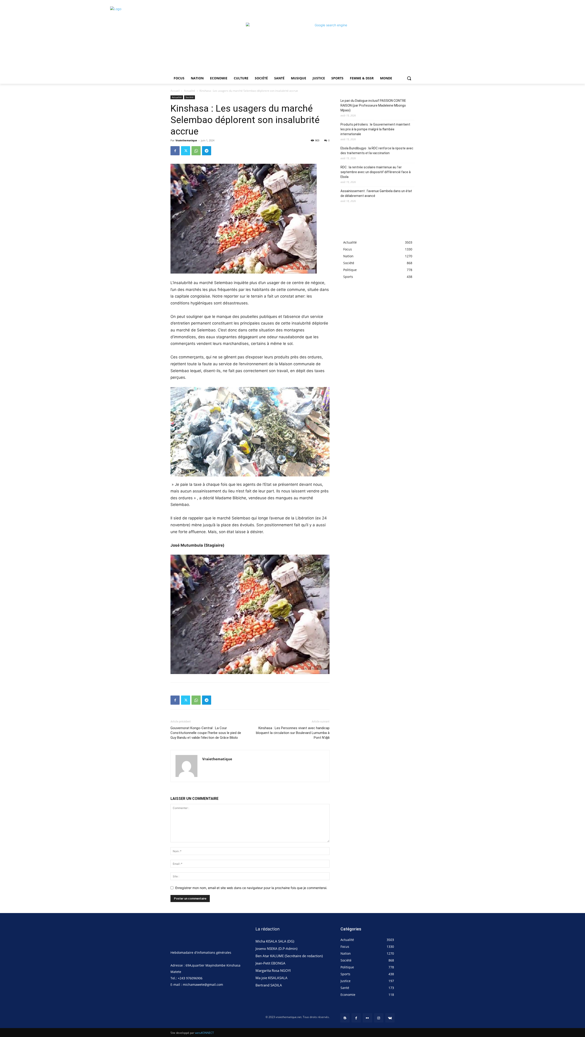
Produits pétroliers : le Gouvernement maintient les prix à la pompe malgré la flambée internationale (375, 129)
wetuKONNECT (204, 1033)
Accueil (175, 91)
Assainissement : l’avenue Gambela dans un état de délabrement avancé (376, 193)
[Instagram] (378, 1017)
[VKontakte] (390, 1017)
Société (190, 97)
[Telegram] (206, 150)
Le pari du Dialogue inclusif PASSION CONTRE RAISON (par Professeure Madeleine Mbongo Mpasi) (373, 105)
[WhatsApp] (196, 150)
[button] (409, 78)
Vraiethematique (186, 140)
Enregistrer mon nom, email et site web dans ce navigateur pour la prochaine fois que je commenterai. (251, 888)
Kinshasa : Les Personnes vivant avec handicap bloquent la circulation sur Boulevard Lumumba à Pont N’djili (293, 733)
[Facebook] (175, 150)
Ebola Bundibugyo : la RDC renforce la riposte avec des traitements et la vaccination (376, 150)
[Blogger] (344, 1017)
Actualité (189, 91)
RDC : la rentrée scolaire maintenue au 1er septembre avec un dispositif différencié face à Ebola (375, 172)
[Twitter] (185, 150)
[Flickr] (367, 1017)
